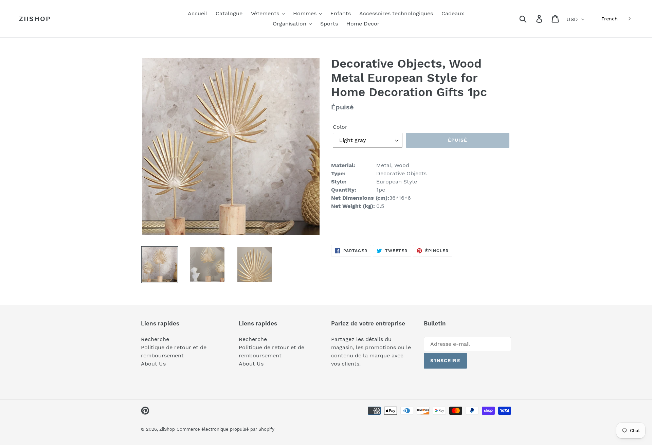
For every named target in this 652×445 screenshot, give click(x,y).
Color (340, 127)
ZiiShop (35, 19)
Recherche (155, 339)
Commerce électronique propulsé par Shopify (225, 429)
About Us (153, 363)
